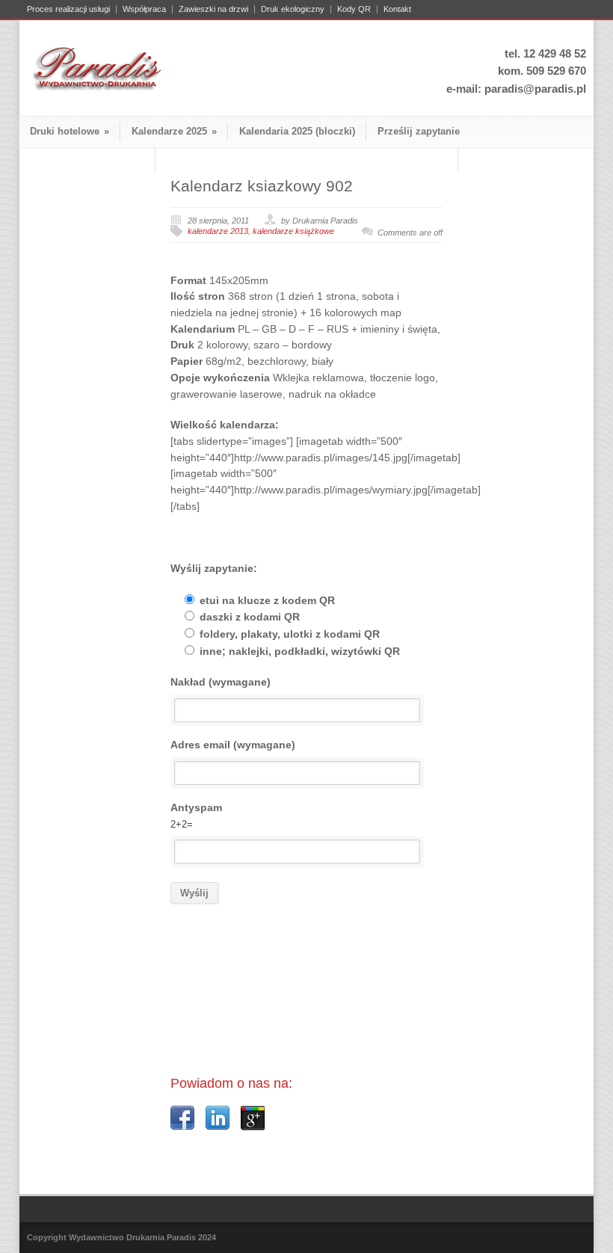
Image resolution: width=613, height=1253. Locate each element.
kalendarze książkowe (293, 231)
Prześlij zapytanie (419, 131)
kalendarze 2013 (218, 231)
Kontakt (397, 9)
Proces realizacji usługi (68, 9)
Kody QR (354, 9)
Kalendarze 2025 (174, 131)
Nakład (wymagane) (220, 682)
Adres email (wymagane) (232, 745)
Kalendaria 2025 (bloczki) (297, 131)
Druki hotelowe (69, 131)
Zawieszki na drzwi (213, 9)
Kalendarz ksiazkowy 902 (261, 185)
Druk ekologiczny (292, 9)
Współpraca (144, 9)
